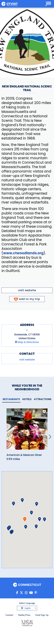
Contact (9, 614)
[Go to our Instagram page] (26, 593)
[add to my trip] (44, 411)
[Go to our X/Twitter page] (21, 593)
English (27, 608)
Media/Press (24, 614)
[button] (31, 513)
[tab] (11, 399)
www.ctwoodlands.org (23, 253)
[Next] (49, 436)
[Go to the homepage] (10, 4)
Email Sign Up (41, 614)
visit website (27, 290)
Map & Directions (28, 342)
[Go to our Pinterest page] (36, 593)
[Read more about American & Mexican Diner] (27, 430)
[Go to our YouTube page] (31, 593)
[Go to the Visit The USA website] (27, 622)
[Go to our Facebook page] (17, 593)
